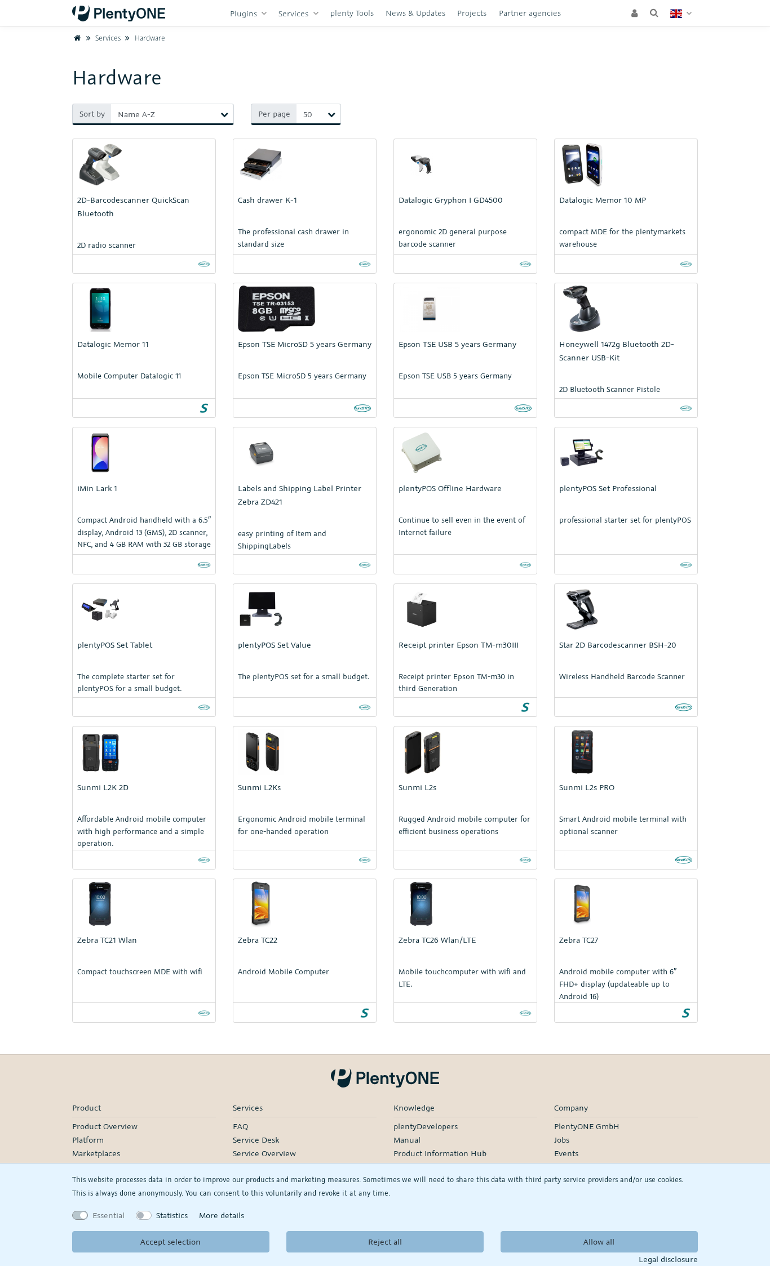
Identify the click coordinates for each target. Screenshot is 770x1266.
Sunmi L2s (417, 787)
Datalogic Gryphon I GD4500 (451, 199)
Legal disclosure (668, 1259)
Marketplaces (96, 1153)
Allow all (598, 1241)
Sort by (92, 113)
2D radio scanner (106, 245)
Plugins (244, 13)
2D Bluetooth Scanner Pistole (609, 389)
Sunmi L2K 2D (103, 787)
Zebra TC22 (257, 939)
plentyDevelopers (425, 1126)
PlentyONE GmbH (586, 1126)
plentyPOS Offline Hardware (450, 488)
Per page (274, 113)
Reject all (385, 1241)
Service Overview (264, 1153)
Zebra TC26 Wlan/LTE (437, 939)
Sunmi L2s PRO (586, 787)
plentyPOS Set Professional (608, 488)
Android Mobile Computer (283, 971)
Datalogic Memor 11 (113, 343)
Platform (88, 1139)
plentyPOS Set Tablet (114, 644)
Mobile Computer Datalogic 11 (129, 376)
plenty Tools (352, 12)
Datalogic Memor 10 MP (602, 199)
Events (566, 1153)
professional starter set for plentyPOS (625, 520)
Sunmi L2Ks (259, 787)
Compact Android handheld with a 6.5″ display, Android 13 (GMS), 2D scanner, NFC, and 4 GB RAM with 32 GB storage (144, 532)
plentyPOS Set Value (274, 644)
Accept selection (170, 1241)
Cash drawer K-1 (267, 199)
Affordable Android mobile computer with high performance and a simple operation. (141, 831)
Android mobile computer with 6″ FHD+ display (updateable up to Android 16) (617, 983)
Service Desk (256, 1139)
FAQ (240, 1126)
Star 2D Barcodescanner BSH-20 (617, 644)
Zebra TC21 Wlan (107, 939)
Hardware (148, 37)
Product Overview (105, 1126)
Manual (407, 1139)
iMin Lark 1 (97, 488)
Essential (108, 1215)
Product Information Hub (439, 1153)
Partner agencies (530, 12)
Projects (471, 12)
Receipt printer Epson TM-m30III (459, 644)
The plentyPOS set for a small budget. (303, 676)
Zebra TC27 (578, 939)
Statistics (172, 1215)
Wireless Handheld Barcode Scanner (622, 676)
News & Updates (415, 12)
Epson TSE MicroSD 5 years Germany (304, 343)
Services (294, 13)
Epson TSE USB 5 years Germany (457, 343)
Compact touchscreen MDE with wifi (139, 971)
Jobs (561, 1139)
